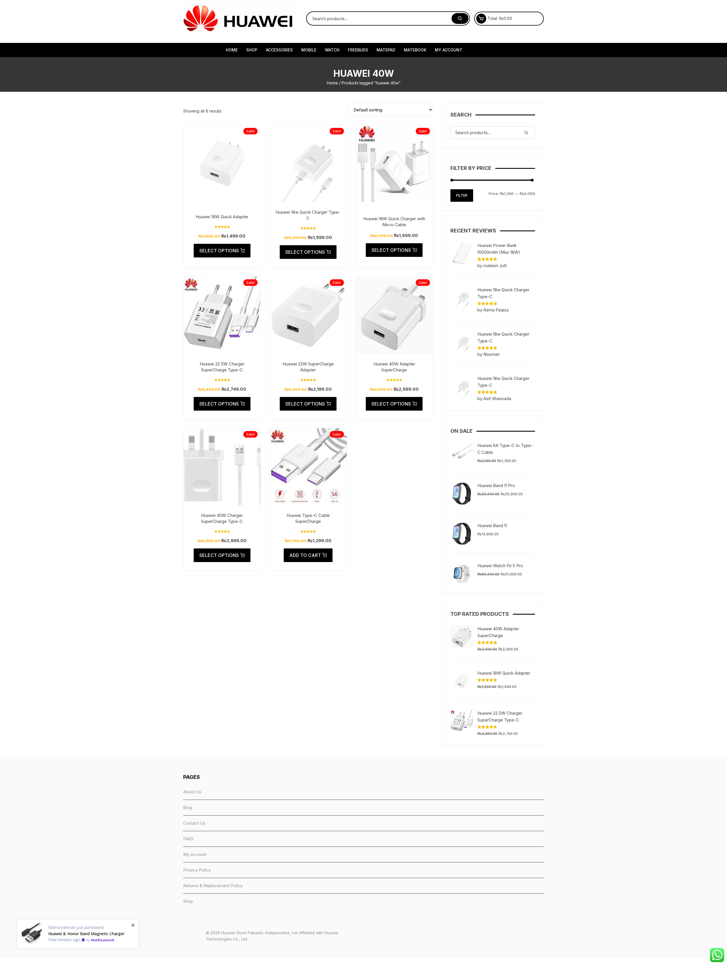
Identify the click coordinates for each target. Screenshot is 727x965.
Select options (219, 250)
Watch (332, 49)
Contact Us (194, 823)
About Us (192, 792)
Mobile (308, 49)
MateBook (415, 49)
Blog (187, 807)
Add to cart (305, 555)
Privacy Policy (197, 870)
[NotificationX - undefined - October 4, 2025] (78, 934)
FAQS (188, 838)
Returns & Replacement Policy (213, 885)
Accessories (279, 49)
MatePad (386, 49)
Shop (251, 49)
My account (448, 49)
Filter (461, 195)
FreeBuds (358, 49)
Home (232, 49)
